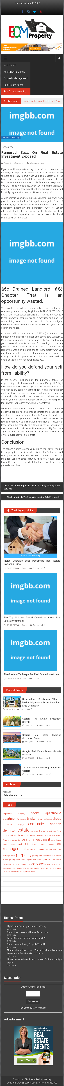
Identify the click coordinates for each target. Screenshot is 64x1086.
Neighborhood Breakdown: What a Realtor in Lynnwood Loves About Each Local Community (41, 702)
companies (37, 824)
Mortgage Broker (9, 856)
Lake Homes (56, 840)
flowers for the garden (20, 835)
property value (48, 856)
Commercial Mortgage (13, 825)
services (38, 864)
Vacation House (33, 868)
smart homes (50, 864)
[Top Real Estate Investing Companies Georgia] (12, 770)
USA (24, 868)
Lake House (9, 844)
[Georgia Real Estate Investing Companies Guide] (12, 737)
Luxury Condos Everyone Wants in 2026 (26, 938)
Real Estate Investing (15, 91)
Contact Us (18, 1079)
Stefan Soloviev (16, 868)
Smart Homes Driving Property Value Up (26, 944)
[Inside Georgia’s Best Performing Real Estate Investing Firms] (30, 537)
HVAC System (26, 840)
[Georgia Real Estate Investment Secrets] (12, 721)
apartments (11, 818)
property (24, 854)
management (14, 848)
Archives (7, 792)
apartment (53, 813)
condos (55, 824)
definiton (10, 830)
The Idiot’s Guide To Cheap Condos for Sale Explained (33, 497)
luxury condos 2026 (51, 844)
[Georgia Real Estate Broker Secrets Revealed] (12, 754)
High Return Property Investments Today (26, 926)
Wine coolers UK (46, 868)
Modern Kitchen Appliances (50, 849)
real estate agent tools (42, 860)
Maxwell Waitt (32, 849)
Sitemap (47, 1079)
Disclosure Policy (33, 1079)
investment (39, 163)
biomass (23, 819)
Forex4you (33, 835)
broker (32, 818)
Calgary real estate (44, 819)
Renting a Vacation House (21, 864)
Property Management (16, 78)
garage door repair (44, 835)
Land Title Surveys (27, 844)
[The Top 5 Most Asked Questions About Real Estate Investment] (30, 593)
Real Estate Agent (13, 84)
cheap (57, 818)
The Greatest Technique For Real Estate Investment (31, 674)
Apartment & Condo (14, 71)
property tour (37, 856)
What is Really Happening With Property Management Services (32, 487)
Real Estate (10, 65)
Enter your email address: (33, 997)
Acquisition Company (14, 814)
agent (35, 813)
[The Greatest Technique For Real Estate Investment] (30, 650)
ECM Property (39, 1008)
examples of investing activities (43, 831)
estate (32, 163)
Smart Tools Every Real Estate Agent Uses (27, 932)
